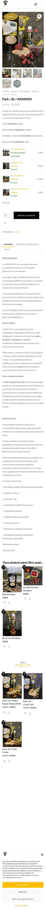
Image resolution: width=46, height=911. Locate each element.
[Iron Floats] (5, 3)
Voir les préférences (23, 899)
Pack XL (35, 91)
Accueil (5, 91)
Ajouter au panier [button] (3, 567)
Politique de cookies (21, 905)
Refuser (23, 892)
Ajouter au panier (26, 215)
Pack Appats (24, 91)
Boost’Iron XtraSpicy (11, 638)
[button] (42, 854)
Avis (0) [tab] (7, 249)
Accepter (23, 885)
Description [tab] (8, 244)
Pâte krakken (19, 149)
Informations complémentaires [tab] (27, 244)
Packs (14, 91)
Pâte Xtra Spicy (8, 594)
